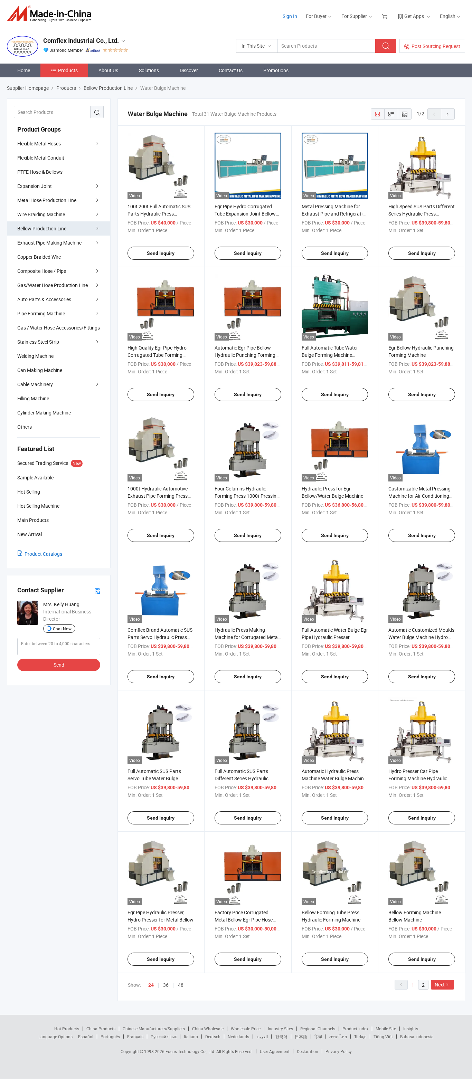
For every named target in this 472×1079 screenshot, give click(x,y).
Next (440, 984)
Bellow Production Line (41, 228)
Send (59, 664)
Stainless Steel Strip (38, 341)
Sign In (290, 16)
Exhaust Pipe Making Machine (49, 242)
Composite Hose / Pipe (41, 271)
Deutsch (212, 1036)
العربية (262, 1036)
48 (180, 985)
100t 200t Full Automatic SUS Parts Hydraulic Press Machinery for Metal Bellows (159, 213)
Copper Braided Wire (39, 257)
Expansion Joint (34, 186)
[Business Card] (97, 590)
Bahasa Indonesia (417, 1036)
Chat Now (62, 628)
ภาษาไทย (338, 1036)
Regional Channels (317, 1028)
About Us (108, 70)
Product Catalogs (43, 554)
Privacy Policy (338, 1051)
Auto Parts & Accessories (44, 299)
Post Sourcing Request (436, 46)
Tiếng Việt (383, 1036)
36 (166, 985)
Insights (410, 1028)
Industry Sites (280, 1028)
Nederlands (238, 1036)
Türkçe (360, 1036)
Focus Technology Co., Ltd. (191, 1051)
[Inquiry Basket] (385, 16)
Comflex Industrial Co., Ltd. (81, 40)
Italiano (191, 1036)
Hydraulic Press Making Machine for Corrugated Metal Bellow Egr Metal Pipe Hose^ (247, 637)
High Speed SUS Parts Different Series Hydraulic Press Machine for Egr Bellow (421, 213)
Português (110, 1036)
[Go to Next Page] (447, 114)
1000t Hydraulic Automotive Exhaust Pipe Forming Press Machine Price (158, 495)
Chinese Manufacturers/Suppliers (154, 1028)
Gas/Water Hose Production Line (52, 285)
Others (24, 426)
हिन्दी (318, 1036)
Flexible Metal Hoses (39, 143)
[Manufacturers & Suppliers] (51, 14)
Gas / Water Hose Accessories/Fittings (58, 327)
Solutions (149, 70)
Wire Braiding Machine (41, 214)
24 (151, 985)
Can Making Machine (39, 370)
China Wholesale (208, 1028)
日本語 (301, 1036)
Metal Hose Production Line (46, 200)
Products (68, 70)
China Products (100, 1028)
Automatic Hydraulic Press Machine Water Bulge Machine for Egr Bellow (334, 778)
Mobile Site (386, 1028)
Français (135, 1036)
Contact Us (231, 70)
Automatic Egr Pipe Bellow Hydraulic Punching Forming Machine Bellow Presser (245, 354)
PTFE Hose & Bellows (40, 172)
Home (23, 70)
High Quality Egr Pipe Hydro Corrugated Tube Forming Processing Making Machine (158, 354)
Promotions (276, 70)
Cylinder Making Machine (44, 412)
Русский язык (164, 1036)
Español (85, 1036)
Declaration (307, 1051)
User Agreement (275, 1051)
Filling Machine (33, 398)
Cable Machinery (35, 384)
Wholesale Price (246, 1028)
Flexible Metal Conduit (40, 157)
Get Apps (414, 16)
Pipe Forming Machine (41, 313)
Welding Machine (35, 356)
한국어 (281, 1036)
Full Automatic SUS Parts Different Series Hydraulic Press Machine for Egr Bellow (246, 778)
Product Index (355, 1028)
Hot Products (66, 1028)
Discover (189, 70)
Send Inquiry (160, 253)
